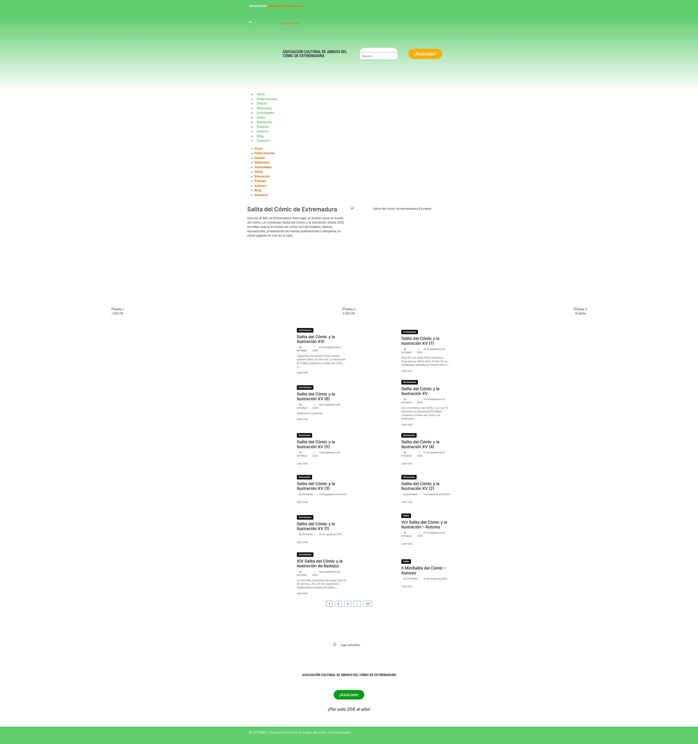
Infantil (262, 103)
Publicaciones (267, 99)
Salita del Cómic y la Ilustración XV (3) (316, 486)
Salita (261, 117)
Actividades (265, 113)
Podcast (263, 127)
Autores (262, 131)
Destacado (304, 435)
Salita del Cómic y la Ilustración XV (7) (420, 340)
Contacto (263, 140)
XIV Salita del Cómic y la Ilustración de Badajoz (320, 563)
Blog (260, 136)
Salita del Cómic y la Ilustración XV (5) (316, 444)
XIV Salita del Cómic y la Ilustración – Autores (424, 524)
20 (368, 603)
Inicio (261, 94)
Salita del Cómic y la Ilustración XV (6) (316, 396)
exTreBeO (302, 350)
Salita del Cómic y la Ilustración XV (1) (316, 526)
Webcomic (264, 108)
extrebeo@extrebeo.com (286, 6)
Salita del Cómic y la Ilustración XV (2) (420, 486)
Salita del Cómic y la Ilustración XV (420, 391)
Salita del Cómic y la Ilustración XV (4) (420, 444)
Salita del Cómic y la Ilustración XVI (316, 339)
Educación (264, 122)
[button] (349, 145)
